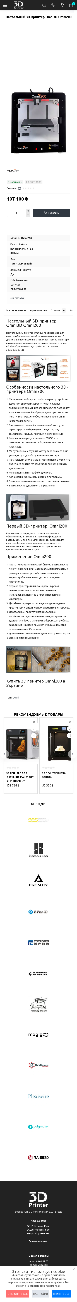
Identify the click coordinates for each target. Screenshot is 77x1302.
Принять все (61, 1293)
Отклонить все (18, 1293)
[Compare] (34, 735)
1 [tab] (3, 160)
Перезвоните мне (38, 1241)
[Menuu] (5, 5)
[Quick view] (34, 722)
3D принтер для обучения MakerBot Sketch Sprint (20, 777)
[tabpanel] (38, 121)
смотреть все (17, 298)
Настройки (40, 1293)
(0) (19, 188)
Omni (16, 697)
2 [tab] (42, 149)
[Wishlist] (34, 729)
